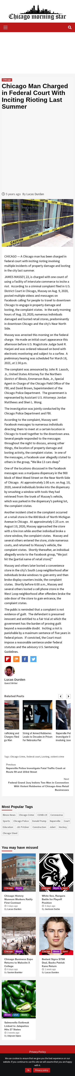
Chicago (7, 80)
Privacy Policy (37, 1051)
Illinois (19, 888)
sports (6, 821)
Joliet (52, 827)
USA (16, 1015)
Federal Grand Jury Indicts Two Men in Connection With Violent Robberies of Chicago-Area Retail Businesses (38, 784)
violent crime (57, 756)
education (8, 827)
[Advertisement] (37, 53)
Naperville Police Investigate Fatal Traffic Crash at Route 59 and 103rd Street (35, 768)
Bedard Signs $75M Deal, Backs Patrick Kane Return (53, 962)
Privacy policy (41, 1070)
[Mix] (16, 659)
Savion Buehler (14, 972)
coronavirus (56, 814)
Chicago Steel (10, 833)
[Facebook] (25, 659)
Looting (45, 756)
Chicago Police (21, 821)
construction (39, 827)
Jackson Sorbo (52, 909)
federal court (33, 756)
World (24, 1015)
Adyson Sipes (14, 1036)
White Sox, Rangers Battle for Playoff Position (53, 899)
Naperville (55, 821)
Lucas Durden (35, 194)
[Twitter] (33, 659)
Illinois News (9, 814)
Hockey (63, 827)
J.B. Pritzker (23, 827)
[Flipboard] (8, 659)
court (67, 821)
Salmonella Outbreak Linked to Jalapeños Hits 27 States (16, 1026)
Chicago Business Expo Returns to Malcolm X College (18, 962)
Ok (28, 1070)
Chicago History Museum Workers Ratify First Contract (18, 899)
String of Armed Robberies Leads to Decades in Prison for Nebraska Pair (37, 737)
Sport (65, 888)
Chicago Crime (17, 756)
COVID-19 (42, 814)
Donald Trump (39, 821)
